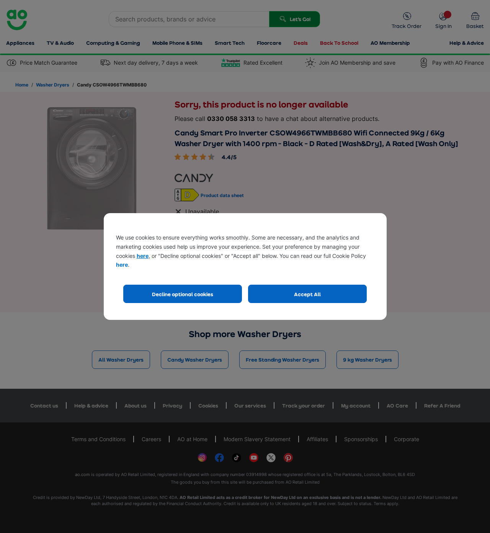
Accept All (307, 294)
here (143, 256)
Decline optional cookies (182, 294)
